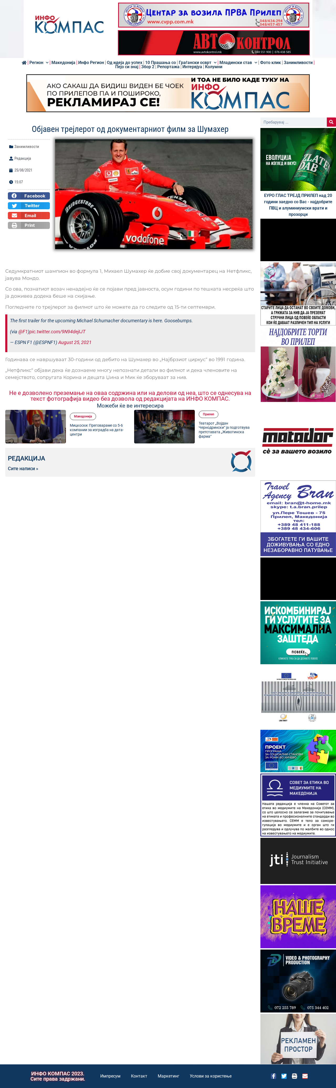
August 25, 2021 (75, 342)
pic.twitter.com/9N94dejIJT (57, 331)
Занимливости (298, 63)
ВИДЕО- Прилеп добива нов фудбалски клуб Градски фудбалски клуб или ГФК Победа (246, 429)
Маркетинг (168, 1076)
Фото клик (270, 63)
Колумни (213, 67)
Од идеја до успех (124, 63)
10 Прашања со (160, 63)
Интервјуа (192, 67)
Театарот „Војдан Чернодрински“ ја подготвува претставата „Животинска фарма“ (119, 429)
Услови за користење (211, 1076)
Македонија (63, 63)
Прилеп (103, 414)
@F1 (23, 331)
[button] (29, 196)
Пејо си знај (126, 67)
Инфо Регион (91, 63)
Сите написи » (23, 468)
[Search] (331, 122)
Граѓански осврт (195, 63)
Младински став (235, 63)
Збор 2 (147, 67)
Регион (36, 63)
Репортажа (168, 67)
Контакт (139, 1076)
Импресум (110, 1076)
